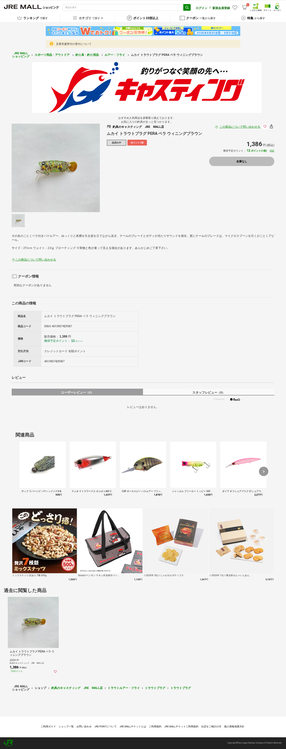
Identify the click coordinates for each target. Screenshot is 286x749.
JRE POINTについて (105, 726)
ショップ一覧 (66, 726)
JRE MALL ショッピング (21, 55)
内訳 (272, 150)
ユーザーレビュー (77, 392)
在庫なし (241, 161)
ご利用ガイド (48, 726)
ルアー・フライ (115, 55)
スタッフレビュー (208, 392)
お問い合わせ (84, 726)
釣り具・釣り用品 (87, 55)
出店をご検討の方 (211, 726)
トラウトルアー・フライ (124, 688)
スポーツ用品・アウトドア (52, 55)
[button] (263, 471)
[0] (244, 7)
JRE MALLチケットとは (132, 726)
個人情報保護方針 (234, 726)
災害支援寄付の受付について (73, 43)
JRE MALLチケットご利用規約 (181, 726)
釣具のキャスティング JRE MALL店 (77, 688)
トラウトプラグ (155, 688)
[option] (56, 168)
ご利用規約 (155, 726)
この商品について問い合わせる (239, 127)
